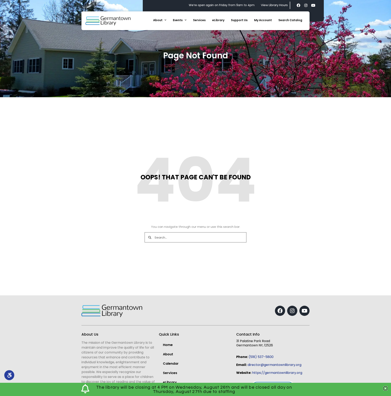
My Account (263, 20)
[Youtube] (313, 5)
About (158, 20)
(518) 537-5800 (261, 357)
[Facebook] (298, 5)
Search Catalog (290, 20)
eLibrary (218, 20)
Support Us (239, 20)
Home (168, 345)
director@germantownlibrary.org (274, 364)
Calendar (171, 363)
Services (199, 20)
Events (178, 20)
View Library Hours (274, 5)
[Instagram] (306, 5)
